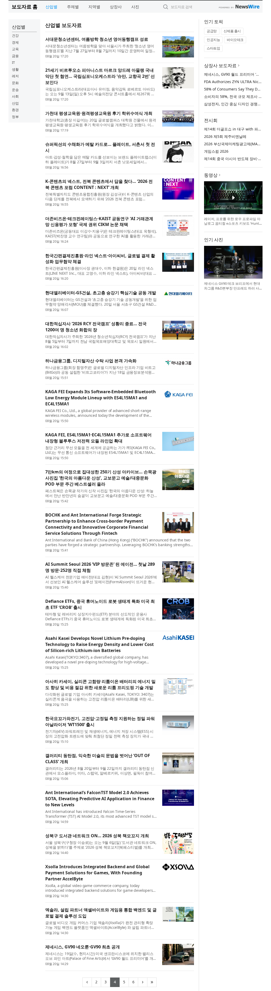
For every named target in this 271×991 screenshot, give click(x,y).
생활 (15, 69)
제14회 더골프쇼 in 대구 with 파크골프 (236, 129)
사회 (15, 96)
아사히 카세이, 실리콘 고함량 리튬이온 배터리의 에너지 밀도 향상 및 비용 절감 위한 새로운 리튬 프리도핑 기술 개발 (100, 684)
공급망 (212, 31)
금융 (15, 55)
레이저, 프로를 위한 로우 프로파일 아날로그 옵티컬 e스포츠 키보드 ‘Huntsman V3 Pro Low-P (232, 223)
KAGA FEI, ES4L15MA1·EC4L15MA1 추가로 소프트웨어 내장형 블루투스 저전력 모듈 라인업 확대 (98, 438)
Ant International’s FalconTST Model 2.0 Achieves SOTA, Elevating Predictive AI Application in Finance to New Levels (99, 799)
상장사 (116, 6)
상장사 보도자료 (220, 65)
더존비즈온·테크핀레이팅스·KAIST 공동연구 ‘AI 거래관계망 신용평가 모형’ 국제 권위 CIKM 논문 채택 (99, 222)
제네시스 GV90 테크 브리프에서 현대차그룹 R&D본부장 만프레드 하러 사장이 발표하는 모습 (232, 288)
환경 (15, 109)
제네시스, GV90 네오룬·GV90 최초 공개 (82, 947)
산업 (15, 103)
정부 (15, 116)
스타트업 (213, 48)
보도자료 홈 (24, 6)
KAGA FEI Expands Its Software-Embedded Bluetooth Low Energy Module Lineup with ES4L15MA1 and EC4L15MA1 (100, 398)
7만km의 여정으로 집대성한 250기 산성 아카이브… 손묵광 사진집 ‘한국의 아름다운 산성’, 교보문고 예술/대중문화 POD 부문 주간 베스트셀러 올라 (100, 478)
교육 (15, 49)
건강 (15, 35)
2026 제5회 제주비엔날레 (225, 136)
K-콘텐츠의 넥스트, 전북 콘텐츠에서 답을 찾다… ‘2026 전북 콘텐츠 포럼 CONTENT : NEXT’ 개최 (99, 184)
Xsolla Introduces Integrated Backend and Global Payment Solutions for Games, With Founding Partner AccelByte (97, 873)
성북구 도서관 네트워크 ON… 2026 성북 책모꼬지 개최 (97, 836)
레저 (15, 76)
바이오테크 (235, 39)
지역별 (94, 6)
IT (13, 62)
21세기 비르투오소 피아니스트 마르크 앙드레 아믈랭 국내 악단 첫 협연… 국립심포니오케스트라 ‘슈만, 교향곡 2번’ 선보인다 (100, 76)
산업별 (51, 6)
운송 (15, 89)
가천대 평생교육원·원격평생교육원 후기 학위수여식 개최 (98, 113)
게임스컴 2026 (216, 151)
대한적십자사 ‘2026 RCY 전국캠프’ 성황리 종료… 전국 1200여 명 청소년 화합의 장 (96, 327)
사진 (135, 6)
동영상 (211, 175)
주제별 (73, 6)
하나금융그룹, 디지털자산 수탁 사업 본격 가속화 (91, 361)
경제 (15, 42)
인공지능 (213, 39)
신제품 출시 (232, 31)
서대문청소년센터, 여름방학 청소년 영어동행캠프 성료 (96, 39)
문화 (15, 82)
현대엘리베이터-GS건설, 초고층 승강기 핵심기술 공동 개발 (100, 293)
